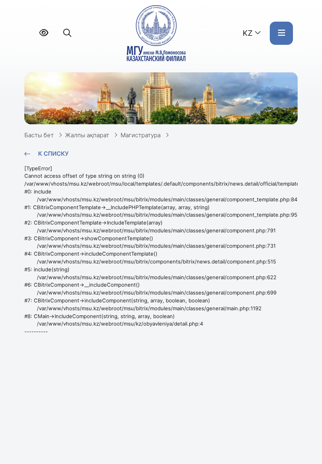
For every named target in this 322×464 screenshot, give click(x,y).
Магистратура (141, 135)
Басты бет (39, 135)
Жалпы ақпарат (87, 135)
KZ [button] (247, 33)
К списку (53, 153)
